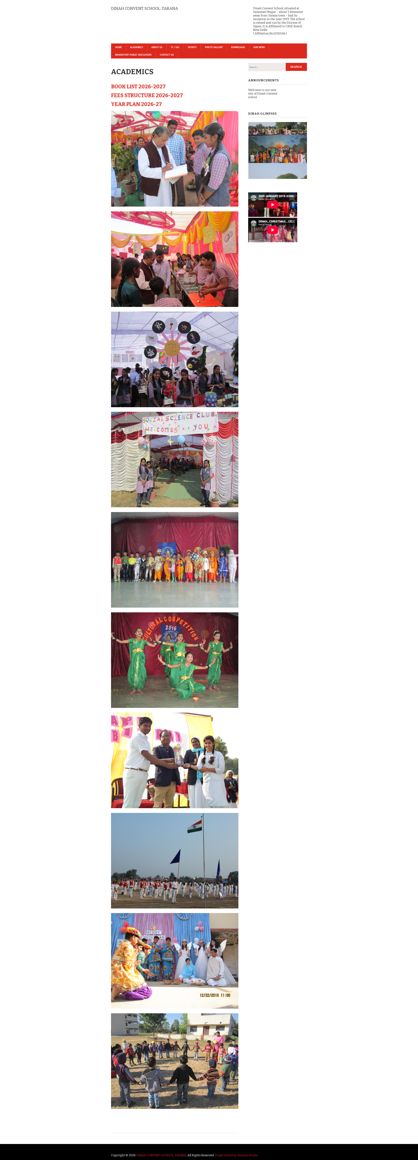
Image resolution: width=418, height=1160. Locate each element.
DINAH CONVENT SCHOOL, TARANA (161, 1155)
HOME (118, 47)
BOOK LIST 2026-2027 (138, 86)
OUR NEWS (259, 47)
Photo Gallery (214, 47)
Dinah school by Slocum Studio (236, 1155)
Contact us (167, 54)
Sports (192, 47)
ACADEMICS (136, 47)
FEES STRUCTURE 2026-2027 (147, 95)
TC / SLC (175, 47)
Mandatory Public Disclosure (133, 54)
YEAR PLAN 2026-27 (136, 104)
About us (156, 47)
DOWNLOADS (238, 47)
